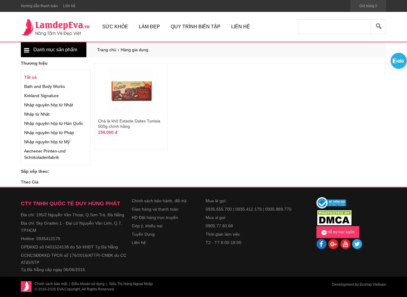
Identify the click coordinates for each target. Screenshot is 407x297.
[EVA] (56, 27)
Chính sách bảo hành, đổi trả (159, 200)
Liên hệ (139, 242)
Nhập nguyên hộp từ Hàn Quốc (53, 123)
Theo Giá (29, 182)
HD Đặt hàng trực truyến (155, 217)
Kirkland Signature (41, 95)
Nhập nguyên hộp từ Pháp (49, 132)
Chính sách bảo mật (51, 284)
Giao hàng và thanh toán (155, 209)
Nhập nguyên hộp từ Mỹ (47, 141)
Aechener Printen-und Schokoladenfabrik (45, 154)
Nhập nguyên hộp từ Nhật (48, 104)
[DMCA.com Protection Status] (334, 217)
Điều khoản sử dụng (88, 284)
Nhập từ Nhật (36, 114)
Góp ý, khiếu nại (147, 225)
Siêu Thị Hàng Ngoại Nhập (131, 284)
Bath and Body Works (44, 86)
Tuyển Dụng (143, 234)
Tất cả (30, 77)
